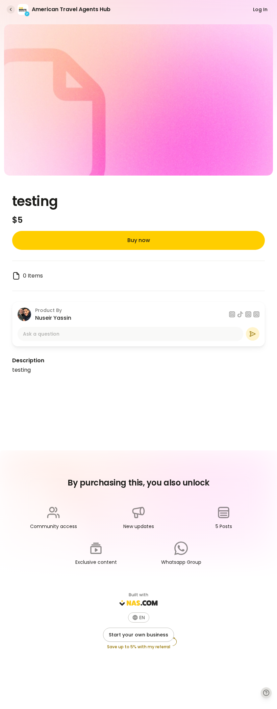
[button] (138, 617)
